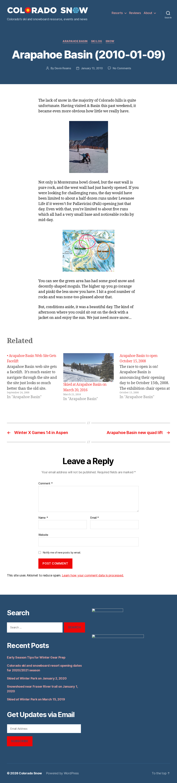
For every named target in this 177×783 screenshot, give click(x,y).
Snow (110, 41)
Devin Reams (63, 68)
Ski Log (96, 41)
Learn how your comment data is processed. (93, 575)
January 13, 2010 (92, 68)
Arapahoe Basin (75, 41)
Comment (45, 483)
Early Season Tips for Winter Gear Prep (36, 657)
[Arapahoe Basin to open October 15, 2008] (145, 377)
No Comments (122, 68)
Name (43, 517)
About (148, 13)
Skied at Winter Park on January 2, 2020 (37, 678)
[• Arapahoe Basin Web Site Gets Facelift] (32, 377)
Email (94, 517)
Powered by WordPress (62, 773)
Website (43, 534)
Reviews (135, 13)
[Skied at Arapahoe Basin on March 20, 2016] (88, 367)
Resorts (117, 13)
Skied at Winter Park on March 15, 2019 (36, 699)
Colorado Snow (30, 773)
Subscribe (19, 741)
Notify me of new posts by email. (62, 552)
